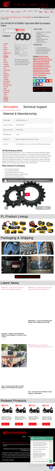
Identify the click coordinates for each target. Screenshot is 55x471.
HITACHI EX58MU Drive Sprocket (41, 63)
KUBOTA (6, 77)
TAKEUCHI (6, 92)
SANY (5, 88)
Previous (1, 13)
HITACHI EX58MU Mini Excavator (41, 64)
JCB (5, 68)
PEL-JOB (6, 87)
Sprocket (35, 75)
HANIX (5, 61)
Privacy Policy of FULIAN (8, 459)
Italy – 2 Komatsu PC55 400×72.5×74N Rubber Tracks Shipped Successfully (12, 386)
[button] (34, 80)
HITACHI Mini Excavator (15, 17)
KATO (5, 72)
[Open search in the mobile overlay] (10, 31)
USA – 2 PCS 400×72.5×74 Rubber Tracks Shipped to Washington (40, 392)
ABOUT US (44, 4)
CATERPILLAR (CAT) (7, 53)
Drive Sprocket (39, 59)
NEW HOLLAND (7, 85)
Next (53, 13)
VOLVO (5, 96)
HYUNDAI (6, 64)
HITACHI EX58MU (26, 17)
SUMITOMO (7, 90)
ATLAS (5, 47)
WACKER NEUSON (6, 98)
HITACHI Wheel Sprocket (44, 73)
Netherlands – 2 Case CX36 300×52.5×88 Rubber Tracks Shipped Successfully (40, 321)
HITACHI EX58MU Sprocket (39, 66)
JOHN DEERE (7, 70)
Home (2, 17)
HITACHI (7, 17)
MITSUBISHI (7, 81)
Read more (5, 424)
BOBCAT (6, 49)
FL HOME (17, 4)
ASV (5, 45)
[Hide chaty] (51, 467)
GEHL (5, 59)
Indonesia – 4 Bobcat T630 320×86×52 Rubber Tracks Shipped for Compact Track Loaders (13, 335)
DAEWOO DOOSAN (6, 56)
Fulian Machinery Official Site (27, 450)
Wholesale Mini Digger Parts (25, 448)
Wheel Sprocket (42, 75)
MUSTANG (6, 83)
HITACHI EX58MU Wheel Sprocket (41, 70)
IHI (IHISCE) (7, 66)
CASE (5, 51)
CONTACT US (43, 7)
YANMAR (6, 101)
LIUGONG (6, 79)
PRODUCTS (33, 4)
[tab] (11, 106)
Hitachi (45, 59)
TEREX (5, 94)
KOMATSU (6, 75)
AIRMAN (6, 43)
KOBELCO (6, 74)
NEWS (24, 4)
